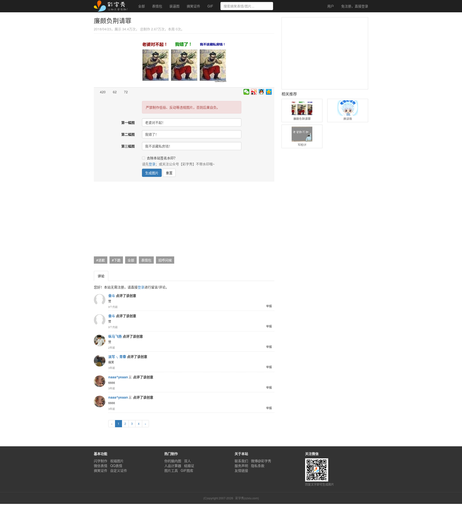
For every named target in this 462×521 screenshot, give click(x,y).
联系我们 (241, 460)
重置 (169, 172)
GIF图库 (187, 470)
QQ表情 (116, 465)
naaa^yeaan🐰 (120, 376)
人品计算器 (172, 465)
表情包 (157, 6)
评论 (101, 276)
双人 (187, 460)
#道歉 (100, 260)
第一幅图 (128, 122)
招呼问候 (165, 260)
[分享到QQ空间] (269, 92)
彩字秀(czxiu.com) (247, 498)
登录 (354, 6)
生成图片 (152, 172)
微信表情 (100, 465)
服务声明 (241, 465)
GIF (210, 6)
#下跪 (116, 260)
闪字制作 (100, 460)
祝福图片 (117, 460)
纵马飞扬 (115, 336)
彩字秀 (112, 6)
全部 (141, 6)
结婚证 (189, 465)
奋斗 (111, 295)
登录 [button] (152, 163)
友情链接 (241, 470)
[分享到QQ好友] (261, 92)
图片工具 (171, 470)
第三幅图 (128, 146)
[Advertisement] (183, 220)
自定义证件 (118, 470)
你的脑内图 (172, 460)
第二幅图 (128, 134)
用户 (330, 6)
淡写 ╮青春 (117, 356)
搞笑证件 (193, 6)
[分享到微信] (247, 92)
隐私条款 (257, 465)
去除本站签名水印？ (162, 157)
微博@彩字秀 (261, 460)
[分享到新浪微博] (254, 92)
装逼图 (174, 6)
